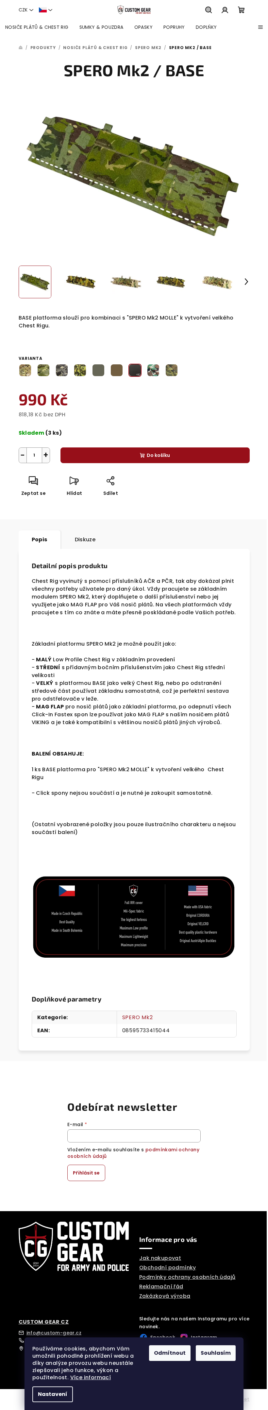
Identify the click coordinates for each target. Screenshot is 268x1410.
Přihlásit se (86, 1173)
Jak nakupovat (160, 1258)
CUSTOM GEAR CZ (44, 1322)
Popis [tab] (39, 539)
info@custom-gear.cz (54, 1333)
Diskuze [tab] (85, 539)
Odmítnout (170, 1353)
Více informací (90, 1377)
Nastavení (52, 1394)
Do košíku (158, 455)
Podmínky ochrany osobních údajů (187, 1277)
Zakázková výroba (164, 1296)
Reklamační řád (161, 1286)
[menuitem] (37, 27)
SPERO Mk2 (137, 1017)
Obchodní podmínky (167, 1267)
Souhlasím (216, 1353)
